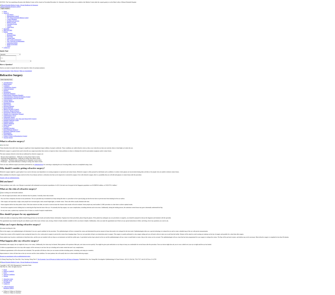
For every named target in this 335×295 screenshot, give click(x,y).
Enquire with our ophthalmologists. (9, 178)
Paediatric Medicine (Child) (11, 120)
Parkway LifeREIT (8, 271)
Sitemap (5, 276)
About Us (6, 13)
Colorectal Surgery (8, 89)
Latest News (10, 27)
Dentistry (6, 90)
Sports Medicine (7, 134)
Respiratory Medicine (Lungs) (11, 131)
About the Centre (8, 279)
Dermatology (7, 92)
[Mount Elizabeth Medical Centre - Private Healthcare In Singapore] (19, 5)
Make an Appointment (26, 71)
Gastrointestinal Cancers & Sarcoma (13, 98)
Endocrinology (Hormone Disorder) (13, 95)
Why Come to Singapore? (14, 39)
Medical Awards (11, 22)
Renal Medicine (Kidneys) (10, 129)
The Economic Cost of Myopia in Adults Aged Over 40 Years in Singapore (58, 259)
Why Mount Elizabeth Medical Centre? (18, 17)
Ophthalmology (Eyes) (9, 115)
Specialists (6, 28)
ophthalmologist (38, 164)
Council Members (12, 19)
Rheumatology (7, 133)
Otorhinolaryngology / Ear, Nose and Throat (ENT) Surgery (20, 119)
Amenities (10, 33)
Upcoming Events (12, 24)
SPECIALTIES (7, 30)
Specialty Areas (7, 280)
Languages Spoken (12, 43)
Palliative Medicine (8, 123)
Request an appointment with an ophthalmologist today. (15, 256)
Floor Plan (10, 36)
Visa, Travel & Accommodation (15, 41)
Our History (10, 14)
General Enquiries (5, 71)
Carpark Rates (11, 38)
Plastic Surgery (7, 125)
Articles (9, 25)
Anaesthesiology (8, 82)
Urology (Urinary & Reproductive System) (15, 136)
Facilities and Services (13, 21)
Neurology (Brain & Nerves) (11, 111)
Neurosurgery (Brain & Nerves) (12, 112)
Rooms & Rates (11, 35)
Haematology (7, 103)
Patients (5, 32)
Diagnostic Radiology (9, 93)
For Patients (6, 282)
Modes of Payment (12, 44)
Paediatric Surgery (8, 122)
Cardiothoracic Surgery (9, 87)
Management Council (13, 16)
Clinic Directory (14, 71)
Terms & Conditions (9, 274)
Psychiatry (6, 126)
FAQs (8, 46)
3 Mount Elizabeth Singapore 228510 (10, 6)
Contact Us (6, 47)
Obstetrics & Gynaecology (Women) (13, 114)
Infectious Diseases (8, 106)
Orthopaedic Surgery (9, 117)
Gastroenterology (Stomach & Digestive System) (16, 97)
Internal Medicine (8, 108)
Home (5, 11)
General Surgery (8, 100)
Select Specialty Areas (6, 79)
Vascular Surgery (8, 137)
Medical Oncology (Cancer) (11, 109)
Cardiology (6, 86)
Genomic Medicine (8, 101)
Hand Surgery (7, 104)
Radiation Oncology (9, 128)
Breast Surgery (7, 84)
